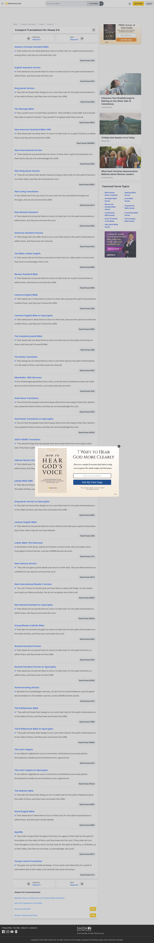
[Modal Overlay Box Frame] (77, 471)
